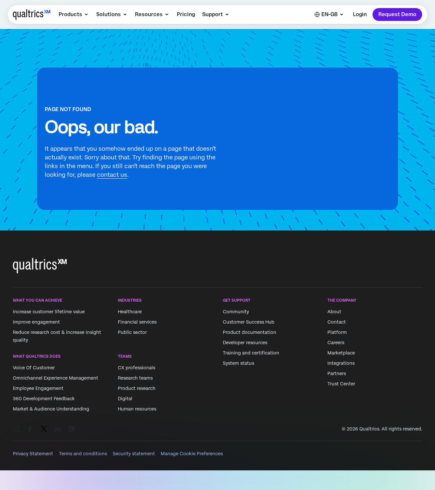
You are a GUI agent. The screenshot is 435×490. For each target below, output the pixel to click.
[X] (44, 429)
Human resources (137, 409)
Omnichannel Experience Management (55, 378)
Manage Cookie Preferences (192, 453)
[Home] (31, 14)
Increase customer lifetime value (49, 311)
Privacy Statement (33, 453)
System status (238, 363)
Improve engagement (36, 322)
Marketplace (341, 352)
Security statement (134, 453)
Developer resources (245, 342)
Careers (335, 342)
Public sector (132, 332)
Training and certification (251, 352)
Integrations (341, 363)
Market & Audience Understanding (51, 409)
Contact (336, 322)
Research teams (135, 378)
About (334, 311)
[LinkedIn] (57, 429)
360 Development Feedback (44, 398)
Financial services (137, 322)
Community (236, 311)
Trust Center (341, 383)
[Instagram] (16, 429)
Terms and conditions (83, 453)
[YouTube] (71, 429)
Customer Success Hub (248, 322)
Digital (125, 398)
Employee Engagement (38, 388)
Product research (137, 388)
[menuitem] (73, 14)
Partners (336, 373)
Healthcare (130, 311)
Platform (337, 332)
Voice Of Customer (34, 368)
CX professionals (136, 368)
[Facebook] (30, 429)
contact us (112, 174)
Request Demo (397, 14)
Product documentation (249, 332)
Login (360, 14)
